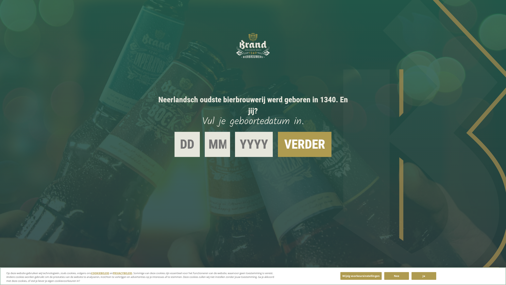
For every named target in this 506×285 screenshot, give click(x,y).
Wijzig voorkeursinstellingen (361, 275)
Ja (424, 275)
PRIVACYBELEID (122, 273)
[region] (253, 276)
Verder (304, 144)
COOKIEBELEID (100, 273)
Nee (396, 275)
